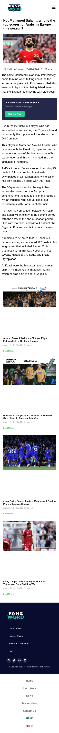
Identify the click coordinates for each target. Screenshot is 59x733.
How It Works (29, 688)
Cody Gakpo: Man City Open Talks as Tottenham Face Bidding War (24, 583)
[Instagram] (8, 660)
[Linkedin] (25, 660)
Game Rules (15, 628)
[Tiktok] (14, 660)
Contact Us (29, 710)
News (29, 695)
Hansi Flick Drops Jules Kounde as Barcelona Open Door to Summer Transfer (29, 417)
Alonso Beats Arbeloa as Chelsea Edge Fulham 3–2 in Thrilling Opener (25, 339)
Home (29, 680)
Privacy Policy (16, 636)
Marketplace (29, 703)
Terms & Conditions (19, 643)
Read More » (8, 351)
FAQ (11, 651)
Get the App (14, 114)
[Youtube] (19, 660)
